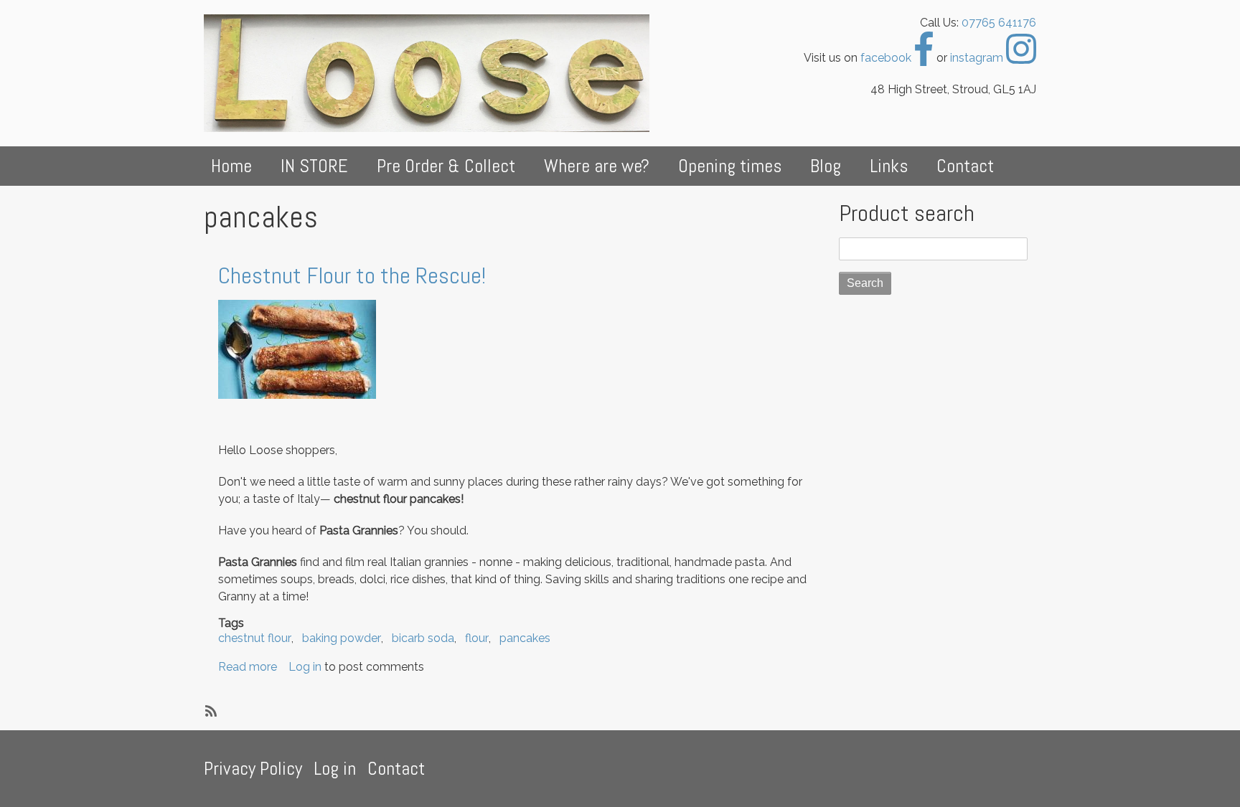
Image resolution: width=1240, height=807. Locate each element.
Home (231, 166)
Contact (965, 166)
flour (477, 638)
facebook (887, 58)
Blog (825, 166)
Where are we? (596, 166)
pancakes (524, 638)
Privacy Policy (253, 768)
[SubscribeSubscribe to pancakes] (209, 710)
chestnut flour (254, 638)
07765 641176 (999, 22)
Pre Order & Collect (446, 166)
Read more (247, 667)
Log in (304, 667)
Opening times (729, 166)
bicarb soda (423, 638)
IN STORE (314, 166)
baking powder (341, 638)
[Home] (432, 73)
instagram (978, 58)
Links (889, 166)
